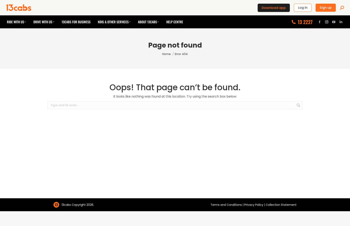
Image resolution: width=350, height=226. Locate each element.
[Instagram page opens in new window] (327, 22)
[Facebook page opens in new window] (320, 22)
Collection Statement (281, 205)
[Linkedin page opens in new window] (341, 22)
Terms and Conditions (226, 205)
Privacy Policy (254, 205)
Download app (274, 7)
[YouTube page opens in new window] (334, 22)
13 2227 (305, 22)
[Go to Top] (344, 220)
